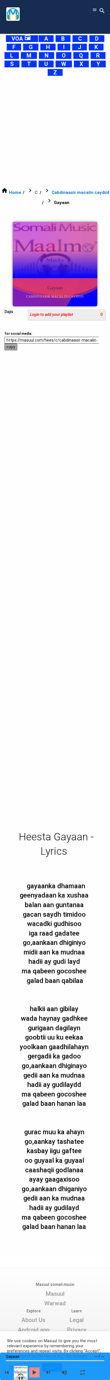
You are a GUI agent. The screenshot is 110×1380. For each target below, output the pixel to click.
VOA (21, 38)
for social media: (18, 334)
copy (10, 347)
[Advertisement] (55, 132)
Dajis (9, 311)
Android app (33, 1329)
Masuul (55, 1293)
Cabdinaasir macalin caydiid (80, 192)
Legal (76, 1320)
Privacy (76, 1329)
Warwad (55, 1303)
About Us (33, 1320)
